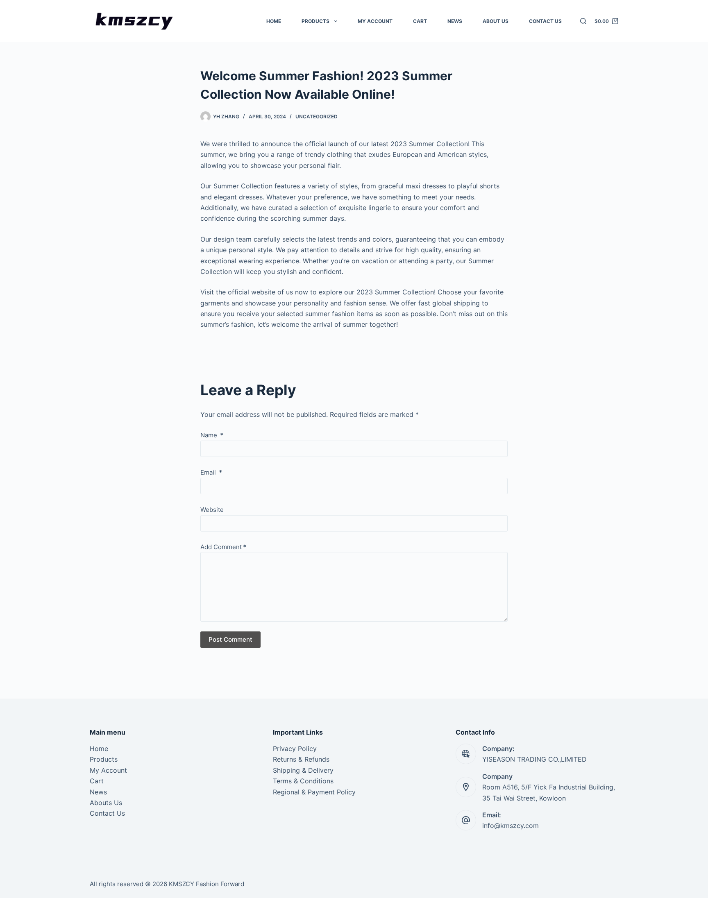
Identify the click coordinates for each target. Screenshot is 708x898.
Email (211, 472)
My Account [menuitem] (375, 21)
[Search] (583, 21)
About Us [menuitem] (495, 21)
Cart (97, 781)
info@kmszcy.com (510, 825)
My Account (108, 770)
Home (99, 748)
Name (211, 435)
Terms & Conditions (303, 781)
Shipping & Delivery (303, 770)
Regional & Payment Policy (314, 792)
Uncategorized (316, 116)
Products (104, 759)
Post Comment (230, 639)
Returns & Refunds (301, 759)
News (98, 792)
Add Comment (223, 547)
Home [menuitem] (273, 21)
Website (212, 509)
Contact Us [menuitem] (545, 21)
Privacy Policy (295, 748)
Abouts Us (106, 802)
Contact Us (107, 813)
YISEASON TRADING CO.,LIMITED (534, 759)
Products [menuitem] (315, 21)
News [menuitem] (454, 21)
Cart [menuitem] (420, 21)
